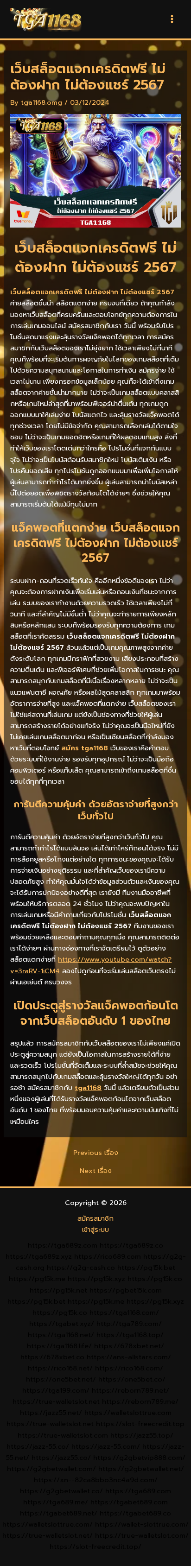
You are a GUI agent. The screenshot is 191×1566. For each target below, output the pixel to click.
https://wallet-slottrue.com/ (142, 1524)
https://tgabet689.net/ (58, 1513)
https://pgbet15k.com (125, 1290)
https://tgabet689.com (129, 1502)
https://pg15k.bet (146, 1267)
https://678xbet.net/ (129, 1346)
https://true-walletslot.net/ (47, 1535)
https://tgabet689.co (135, 1513)
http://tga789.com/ (129, 1324)
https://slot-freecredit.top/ (95, 1546)
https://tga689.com (138, 1491)
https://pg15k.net (58, 1290)
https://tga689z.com (62, 1245)
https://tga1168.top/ (130, 1335)
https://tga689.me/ (55, 1502)
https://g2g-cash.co (81, 1267)
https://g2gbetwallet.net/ (141, 1469)
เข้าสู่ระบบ (95, 1229)
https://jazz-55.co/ (37, 1446)
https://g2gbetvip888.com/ (139, 1457)
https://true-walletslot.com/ (142, 1535)
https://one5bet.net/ (61, 1379)
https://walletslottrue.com (128, 1412)
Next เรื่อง (96, 1170)
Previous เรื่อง (95, 1152)
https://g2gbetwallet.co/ (61, 1491)
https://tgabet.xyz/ (61, 1324)
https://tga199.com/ (55, 1390)
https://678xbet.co (52, 1357)
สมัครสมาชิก (95, 1218)
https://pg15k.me (37, 1279)
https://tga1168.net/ (61, 1335)
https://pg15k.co (154, 1279)
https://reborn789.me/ (140, 1401)
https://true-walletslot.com (63, 1435)
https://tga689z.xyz (39, 1256)
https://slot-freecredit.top (140, 1424)
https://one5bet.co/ (132, 1379)
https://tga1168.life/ (59, 1346)
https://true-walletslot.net (56, 1401)
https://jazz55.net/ (51, 1412)
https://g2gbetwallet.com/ (51, 1469)
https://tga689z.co (131, 1245)
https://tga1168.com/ (124, 1312)
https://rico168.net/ (60, 1368)
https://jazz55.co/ (61, 1457)
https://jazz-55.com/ (105, 1446)
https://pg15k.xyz (96, 1279)
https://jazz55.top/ (141, 1435)
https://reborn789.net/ (130, 1390)
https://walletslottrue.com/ (47, 1524)
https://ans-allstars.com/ (129, 1357)
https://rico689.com (107, 1256)
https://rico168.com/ (129, 1368)
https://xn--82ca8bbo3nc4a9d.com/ (96, 1480)
